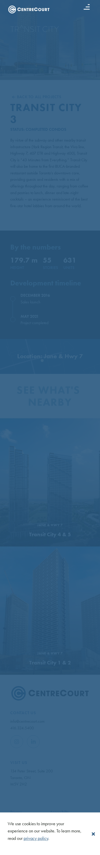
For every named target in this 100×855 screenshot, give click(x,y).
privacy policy (36, 838)
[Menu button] (87, 7)
